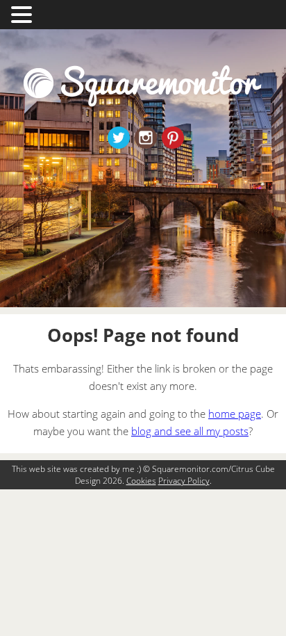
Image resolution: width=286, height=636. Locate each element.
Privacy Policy (184, 481)
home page (234, 414)
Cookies (141, 481)
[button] (23, 13)
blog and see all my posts (190, 431)
